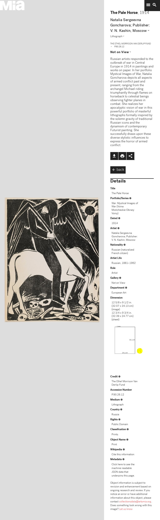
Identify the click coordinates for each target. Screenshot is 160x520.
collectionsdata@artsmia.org (135, 501)
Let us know (125, 509)
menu (148, 4)
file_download (114, 156)
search (154, 4)
